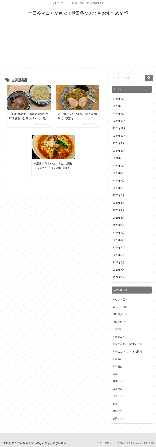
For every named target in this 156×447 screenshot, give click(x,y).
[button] (149, 78)
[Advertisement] (78, 44)
